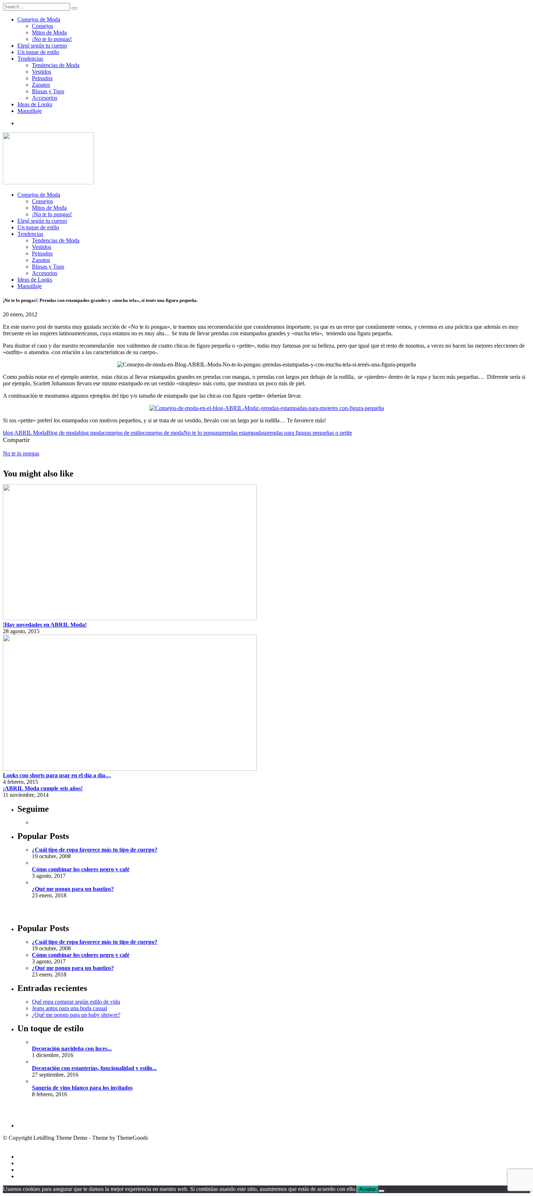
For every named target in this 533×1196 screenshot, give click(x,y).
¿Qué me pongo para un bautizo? (73, 889)
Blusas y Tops (48, 91)
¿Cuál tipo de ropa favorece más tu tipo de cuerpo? (94, 850)
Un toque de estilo (38, 52)
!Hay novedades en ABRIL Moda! (45, 625)
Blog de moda (62, 433)
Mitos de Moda (49, 32)
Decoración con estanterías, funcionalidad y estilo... (94, 1068)
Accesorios (44, 98)
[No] (381, 1191)
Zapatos (41, 85)
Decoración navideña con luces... (72, 1048)
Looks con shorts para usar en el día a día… (57, 775)
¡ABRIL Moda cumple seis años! (43, 788)
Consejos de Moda (38, 19)
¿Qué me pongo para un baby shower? (76, 1015)
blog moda (91, 433)
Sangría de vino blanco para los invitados (82, 1088)
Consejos (42, 26)
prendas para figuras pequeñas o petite (308, 433)
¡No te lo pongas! (52, 39)
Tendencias (30, 59)
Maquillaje (29, 111)
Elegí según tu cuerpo (42, 45)
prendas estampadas (242, 433)
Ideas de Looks (34, 104)
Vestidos (41, 72)
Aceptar (367, 1189)
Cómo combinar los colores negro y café (80, 869)
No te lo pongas (201, 433)
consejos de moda (163, 433)
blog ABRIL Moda (24, 433)
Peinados (42, 78)
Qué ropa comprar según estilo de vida (76, 1002)
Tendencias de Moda (55, 65)
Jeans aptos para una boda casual (69, 1008)
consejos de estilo (123, 433)
